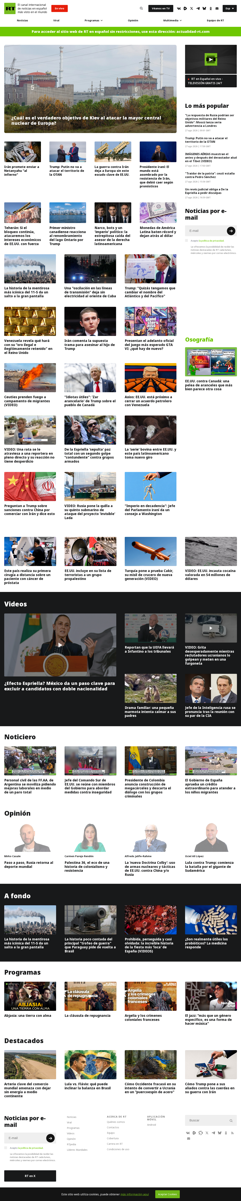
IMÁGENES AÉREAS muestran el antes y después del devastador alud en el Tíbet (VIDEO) (211, 157)
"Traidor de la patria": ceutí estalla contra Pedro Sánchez (210, 175)
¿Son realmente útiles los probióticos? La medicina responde (206, 943)
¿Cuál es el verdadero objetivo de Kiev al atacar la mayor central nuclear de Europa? (86, 121)
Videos (15, 604)
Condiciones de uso (118, 1149)
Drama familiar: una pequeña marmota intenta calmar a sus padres (150, 711)
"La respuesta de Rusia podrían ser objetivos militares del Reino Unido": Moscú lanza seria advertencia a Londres (209, 120)
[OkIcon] (210, 8)
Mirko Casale (12, 856)
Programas (92, 20)
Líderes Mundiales (77, 1150)
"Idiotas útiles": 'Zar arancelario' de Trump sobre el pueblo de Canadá (90, 401)
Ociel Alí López (194, 856)
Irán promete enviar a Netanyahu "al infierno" (21, 171)
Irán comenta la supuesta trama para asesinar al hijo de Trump (89, 344)
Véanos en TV (161, 8)
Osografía (199, 339)
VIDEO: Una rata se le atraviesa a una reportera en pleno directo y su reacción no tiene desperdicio (29, 455)
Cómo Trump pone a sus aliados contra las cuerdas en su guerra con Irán (209, 1088)
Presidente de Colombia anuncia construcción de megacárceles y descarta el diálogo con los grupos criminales (148, 788)
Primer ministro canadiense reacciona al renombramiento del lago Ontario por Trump (67, 235)
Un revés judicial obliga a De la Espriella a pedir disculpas (206, 191)
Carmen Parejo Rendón (79, 856)
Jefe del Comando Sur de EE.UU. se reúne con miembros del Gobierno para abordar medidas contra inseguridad (90, 786)
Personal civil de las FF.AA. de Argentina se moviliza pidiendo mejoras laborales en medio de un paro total (30, 786)
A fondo (17, 896)
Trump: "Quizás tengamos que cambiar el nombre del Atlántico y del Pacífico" (150, 292)
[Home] (10, 8)
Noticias (22, 20)
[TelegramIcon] (198, 8)
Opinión (133, 20)
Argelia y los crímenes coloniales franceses (143, 1017)
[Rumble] (185, 8)
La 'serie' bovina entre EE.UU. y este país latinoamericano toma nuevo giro (150, 453)
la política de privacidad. (211, 240)
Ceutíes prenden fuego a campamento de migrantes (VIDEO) (27, 401)
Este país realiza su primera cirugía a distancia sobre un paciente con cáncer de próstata (27, 576)
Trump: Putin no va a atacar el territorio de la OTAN (66, 171)
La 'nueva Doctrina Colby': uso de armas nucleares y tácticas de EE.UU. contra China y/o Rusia (150, 868)
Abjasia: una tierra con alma (27, 1015)
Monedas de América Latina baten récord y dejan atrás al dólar (158, 231)
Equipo (111, 1133)
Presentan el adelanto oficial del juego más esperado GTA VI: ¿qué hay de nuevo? (149, 344)
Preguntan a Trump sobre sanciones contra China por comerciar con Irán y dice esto (29, 509)
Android (151, 1125)
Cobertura (113, 1138)
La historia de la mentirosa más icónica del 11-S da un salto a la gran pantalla (26, 292)
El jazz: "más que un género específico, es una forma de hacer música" (208, 1019)
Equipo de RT (215, 20)
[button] (211, 59)
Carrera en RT (115, 1144)
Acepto (207, 240)
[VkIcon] (179, 8)
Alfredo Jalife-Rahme (138, 856)
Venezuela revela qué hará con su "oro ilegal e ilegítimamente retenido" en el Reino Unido (28, 346)
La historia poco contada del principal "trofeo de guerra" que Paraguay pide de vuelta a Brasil (90, 945)
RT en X (30, 1176)
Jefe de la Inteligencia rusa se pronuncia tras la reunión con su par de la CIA (210, 711)
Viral (56, 20)
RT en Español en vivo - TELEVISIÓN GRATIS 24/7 (205, 81)
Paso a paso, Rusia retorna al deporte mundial (28, 864)
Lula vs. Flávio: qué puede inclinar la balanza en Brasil (88, 1086)
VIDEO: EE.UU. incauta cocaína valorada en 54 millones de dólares (210, 574)
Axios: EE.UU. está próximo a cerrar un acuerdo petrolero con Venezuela (148, 401)
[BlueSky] (204, 8)
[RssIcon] (232, 1133)
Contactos (113, 1127)
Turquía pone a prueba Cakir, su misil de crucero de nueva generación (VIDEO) (149, 574)
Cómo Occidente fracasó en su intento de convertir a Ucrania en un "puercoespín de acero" (150, 1088)
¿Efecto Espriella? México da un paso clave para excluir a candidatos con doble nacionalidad (59, 686)
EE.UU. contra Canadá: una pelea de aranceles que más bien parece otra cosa (208, 385)
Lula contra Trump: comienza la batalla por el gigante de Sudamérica (209, 866)
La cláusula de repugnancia (88, 1015)
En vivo (59, 8)
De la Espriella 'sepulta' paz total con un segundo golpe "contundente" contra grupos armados (89, 455)
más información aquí (134, 1194)
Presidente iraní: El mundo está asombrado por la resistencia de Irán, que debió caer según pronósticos (156, 177)
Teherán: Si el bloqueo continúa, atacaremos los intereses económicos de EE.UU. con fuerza (22, 235)
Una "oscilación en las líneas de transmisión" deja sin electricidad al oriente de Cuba (90, 292)
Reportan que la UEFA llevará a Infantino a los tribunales (149, 649)
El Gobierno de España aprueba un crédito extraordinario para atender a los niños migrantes (210, 786)
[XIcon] (191, 8)
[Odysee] (200, 1133)
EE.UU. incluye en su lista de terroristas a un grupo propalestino (88, 574)
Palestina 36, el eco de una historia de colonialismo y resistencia (87, 866)
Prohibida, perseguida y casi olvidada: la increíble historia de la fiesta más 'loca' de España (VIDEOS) (149, 945)
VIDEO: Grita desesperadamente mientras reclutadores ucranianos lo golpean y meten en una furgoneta (209, 655)
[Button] (141, 8)
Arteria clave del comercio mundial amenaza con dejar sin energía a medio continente (27, 1090)
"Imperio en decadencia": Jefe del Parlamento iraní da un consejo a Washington (150, 509)
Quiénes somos (116, 1122)
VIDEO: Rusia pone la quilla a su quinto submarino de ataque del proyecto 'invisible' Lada (89, 511)
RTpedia (71, 1144)
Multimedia (170, 20)
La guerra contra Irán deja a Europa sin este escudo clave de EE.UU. (112, 171)
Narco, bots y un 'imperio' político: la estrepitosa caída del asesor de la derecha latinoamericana (112, 235)
